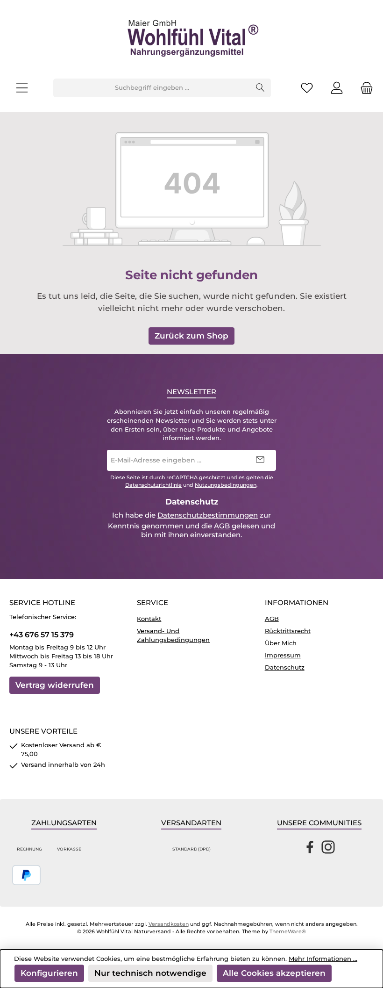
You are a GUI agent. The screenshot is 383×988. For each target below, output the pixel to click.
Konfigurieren (49, 973)
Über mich (281, 643)
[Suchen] (260, 88)
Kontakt (149, 618)
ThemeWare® (288, 932)
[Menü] (22, 88)
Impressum (283, 655)
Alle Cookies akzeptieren (274, 973)
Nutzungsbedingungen (225, 485)
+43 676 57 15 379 (41, 634)
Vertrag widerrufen (54, 685)
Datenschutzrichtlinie (153, 485)
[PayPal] (26, 875)
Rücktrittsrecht (288, 631)
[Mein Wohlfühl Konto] (336, 88)
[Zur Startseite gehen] (191, 39)
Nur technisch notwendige (150, 973)
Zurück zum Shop (191, 335)
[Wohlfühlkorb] (364, 88)
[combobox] (151, 88)
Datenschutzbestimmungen (207, 515)
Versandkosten (169, 924)
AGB (222, 526)
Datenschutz (285, 667)
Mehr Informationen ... (323, 958)
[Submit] (259, 460)
